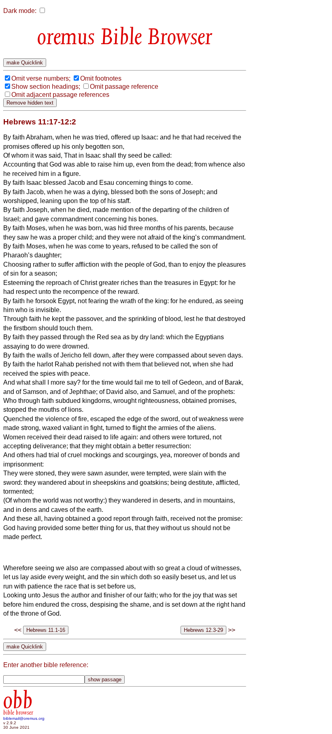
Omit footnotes (100, 78)
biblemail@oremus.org (24, 718)
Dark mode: (19, 10)
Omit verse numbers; (40, 78)
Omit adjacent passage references (60, 94)
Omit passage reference (124, 86)
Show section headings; (45, 86)
